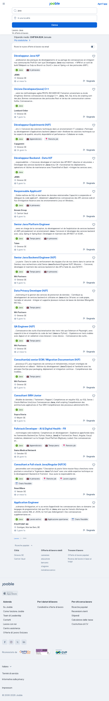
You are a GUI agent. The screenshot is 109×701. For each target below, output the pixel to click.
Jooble (19, 695)
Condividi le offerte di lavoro (50, 607)
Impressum (7, 687)
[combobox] (7, 666)
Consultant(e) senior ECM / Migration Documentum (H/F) (47, 359)
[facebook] (4, 642)
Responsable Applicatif (27, 191)
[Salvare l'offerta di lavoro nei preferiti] (94, 56)
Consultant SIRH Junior (27, 395)
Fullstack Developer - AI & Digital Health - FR (40, 428)
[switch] (93, 46)
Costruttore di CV (80, 624)
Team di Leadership (12, 615)
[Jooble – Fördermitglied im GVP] (61, 652)
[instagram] (11, 642)
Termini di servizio (10, 673)
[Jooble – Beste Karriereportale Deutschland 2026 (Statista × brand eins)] (43, 652)
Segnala (90, 81)
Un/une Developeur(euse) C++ (31, 89)
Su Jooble (7, 607)
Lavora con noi (9, 624)
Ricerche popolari (22, 545)
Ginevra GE (19, 555)
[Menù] (3, 3)
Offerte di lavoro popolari (78, 555)
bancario (44, 562)
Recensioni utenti (80, 611)
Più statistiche (21, 40)
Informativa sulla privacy (13, 679)
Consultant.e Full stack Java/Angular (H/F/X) (40, 464)
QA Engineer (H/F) (24, 326)
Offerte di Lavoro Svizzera (15, 632)
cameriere (45, 555)
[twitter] (17, 642)
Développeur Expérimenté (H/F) (32, 124)
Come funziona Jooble (13, 611)
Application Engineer (26, 502)
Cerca (54, 25)
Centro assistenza (11, 628)
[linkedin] (24, 642)
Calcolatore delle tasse (82, 619)
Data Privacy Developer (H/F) (31, 290)
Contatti (7, 619)
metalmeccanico (48, 570)
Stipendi (75, 615)
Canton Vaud (19, 559)
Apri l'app (102, 4)
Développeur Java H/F (27, 55)
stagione (45, 566)
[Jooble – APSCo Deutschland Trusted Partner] (25, 652)
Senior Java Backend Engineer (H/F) (35, 257)
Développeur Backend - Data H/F (33, 158)
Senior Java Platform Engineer (32, 224)
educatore (45, 559)
